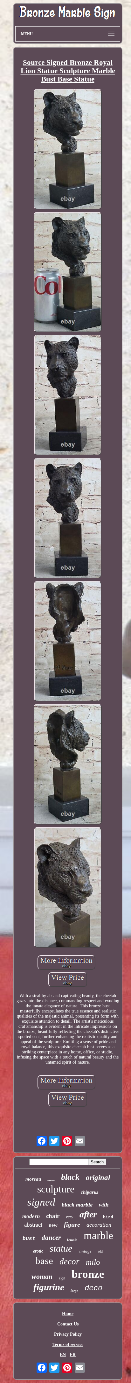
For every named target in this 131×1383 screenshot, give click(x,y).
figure (72, 1224)
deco (93, 1288)
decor (69, 1261)
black (70, 1177)
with (103, 1205)
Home (67, 1313)
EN (63, 1354)
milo (93, 1262)
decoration (98, 1225)
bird (108, 1217)
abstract (33, 1224)
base (44, 1260)
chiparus (89, 1192)
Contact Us (68, 1324)
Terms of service (67, 1344)
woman (41, 1276)
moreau (33, 1179)
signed (41, 1202)
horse (51, 1180)
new (53, 1225)
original (98, 1178)
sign (62, 1278)
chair (52, 1216)
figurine (48, 1287)
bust (29, 1239)
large (74, 1291)
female (72, 1240)
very (69, 1217)
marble (98, 1235)
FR (73, 1354)
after (88, 1214)
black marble (77, 1204)
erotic (38, 1251)
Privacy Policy (68, 1334)
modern (31, 1216)
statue (61, 1248)
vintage (85, 1251)
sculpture (55, 1189)
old (100, 1251)
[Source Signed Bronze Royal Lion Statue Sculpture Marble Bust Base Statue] (68, 149)
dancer (51, 1237)
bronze (88, 1274)
